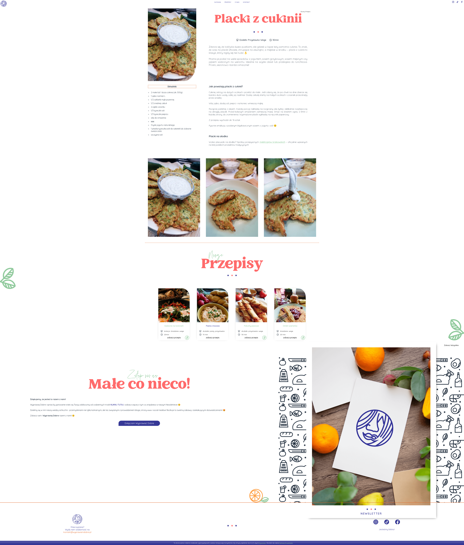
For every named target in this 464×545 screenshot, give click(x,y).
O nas (237, 2)
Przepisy (228, 2)
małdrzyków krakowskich (272, 142)
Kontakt (246, 2)
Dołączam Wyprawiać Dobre (139, 423)
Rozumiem (262, 543)
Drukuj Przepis (305, 11)
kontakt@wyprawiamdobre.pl (77, 532)
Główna (217, 2)
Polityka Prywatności (286, 543)
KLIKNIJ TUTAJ (117, 404)
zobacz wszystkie (451, 345)
